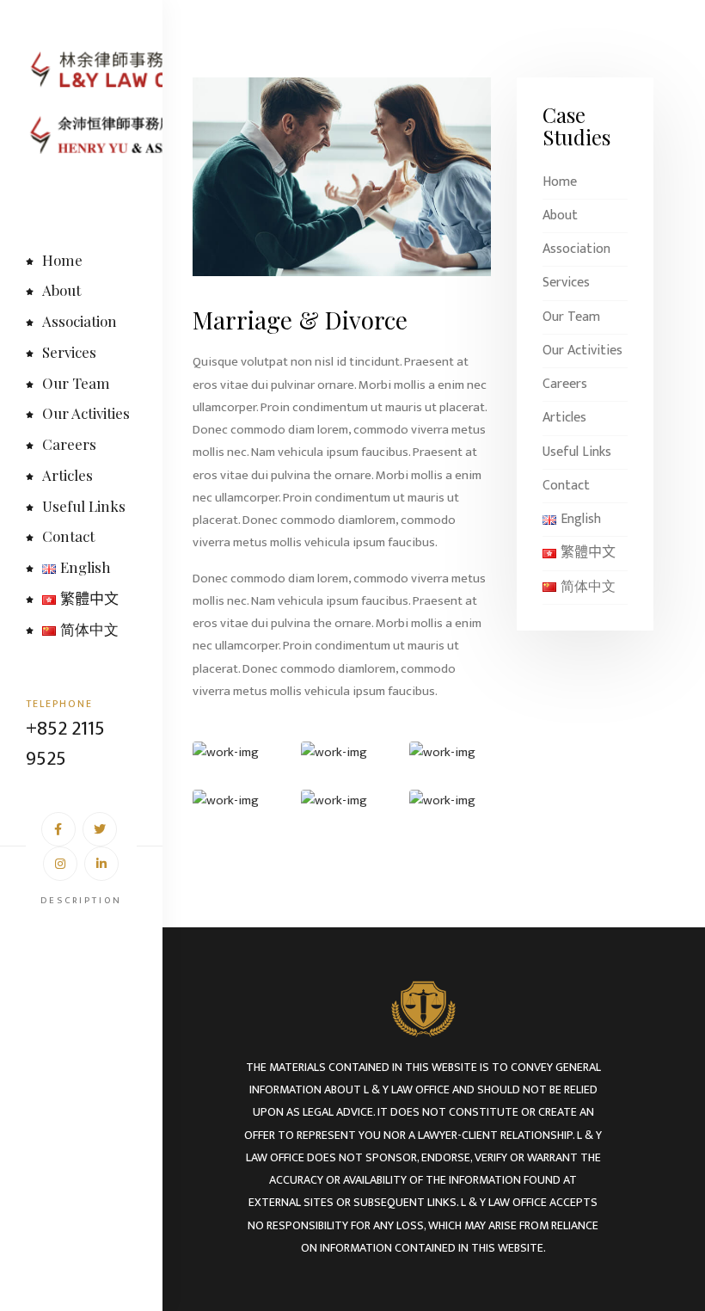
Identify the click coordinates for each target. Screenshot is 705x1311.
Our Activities (86, 412)
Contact (68, 535)
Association (79, 320)
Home (62, 259)
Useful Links (84, 505)
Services (69, 351)
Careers (69, 443)
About (61, 289)
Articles (67, 474)
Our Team (76, 382)
